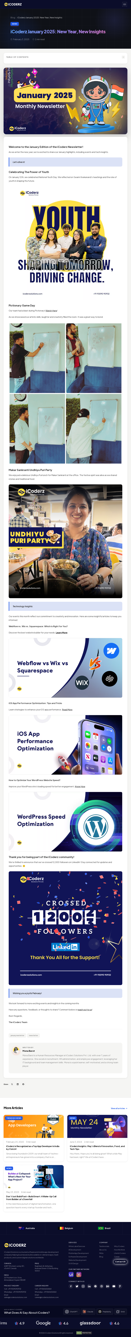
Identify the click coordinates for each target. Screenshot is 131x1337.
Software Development (78, 1257)
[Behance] (107, 1286)
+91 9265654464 (45, 1289)
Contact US (120, 1262)
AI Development (75, 1250)
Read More (67, 709)
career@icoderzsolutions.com (47, 1297)
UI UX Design (73, 1263)
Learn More (61, 632)
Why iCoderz (119, 1246)
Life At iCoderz (120, 1253)
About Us (103, 1250)
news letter (33, 1035)
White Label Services (77, 1246)
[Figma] (120, 1286)
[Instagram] (83, 1286)
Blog (12, 17)
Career (116, 1257)
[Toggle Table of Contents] (123, 57)
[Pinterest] (95, 1286)
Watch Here (51, 310)
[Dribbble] (101, 1286)
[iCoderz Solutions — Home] (14, 4)
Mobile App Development (79, 1253)
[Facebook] (23, 1084)
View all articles (118, 1108)
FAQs (101, 1253)
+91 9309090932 (14, 1289)
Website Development (77, 1260)
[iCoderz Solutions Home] (17, 1245)
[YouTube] (114, 1286)
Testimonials (104, 1246)
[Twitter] (77, 1286)
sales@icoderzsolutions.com (15, 1297)
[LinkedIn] (17, 1084)
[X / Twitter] (12, 1084)
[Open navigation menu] (124, 4)
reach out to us (85, 1009)
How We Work (119, 1250)
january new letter (17, 1035)
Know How (80, 786)
